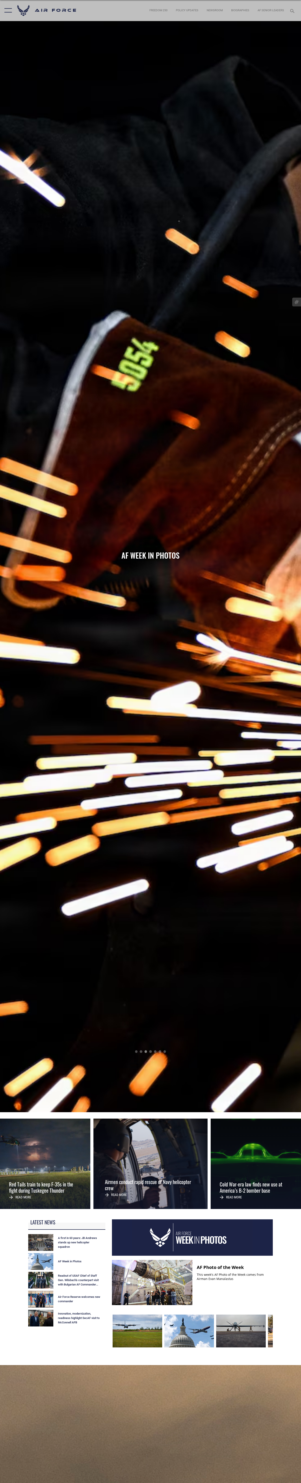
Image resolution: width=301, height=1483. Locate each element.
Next (271, 556)
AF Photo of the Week (220, 1267)
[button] (7, 10)
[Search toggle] (293, 10)
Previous (30, 556)
